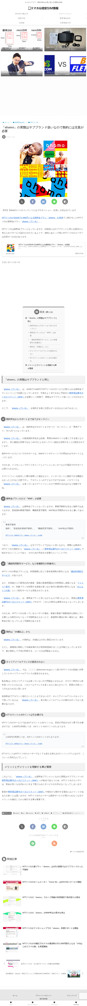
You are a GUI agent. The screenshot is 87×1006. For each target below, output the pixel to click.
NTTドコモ (7, 813)
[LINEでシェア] (54, 201)
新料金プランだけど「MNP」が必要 (43, 334)
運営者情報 (43, 999)
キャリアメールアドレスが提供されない (43, 352)
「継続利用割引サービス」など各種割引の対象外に (43, 341)
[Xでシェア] (22, 201)
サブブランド (57, 813)
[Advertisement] (43, 96)
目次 (42, 312)
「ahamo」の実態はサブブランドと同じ (42, 319)
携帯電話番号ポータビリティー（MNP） (63, 549)
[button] (65, 201)
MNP (38, 813)
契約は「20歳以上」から (39, 347)
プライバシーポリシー (43, 995)
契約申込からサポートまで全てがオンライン (43, 327)
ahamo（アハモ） (30, 221)
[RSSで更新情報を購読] (54, 843)
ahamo (17, 813)
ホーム (15, 995)
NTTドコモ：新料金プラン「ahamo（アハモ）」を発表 (24, 535)
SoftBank (46, 813)
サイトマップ (72, 995)
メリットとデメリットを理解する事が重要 (42, 366)
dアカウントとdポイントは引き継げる (43, 359)
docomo (30, 813)
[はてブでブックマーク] (43, 201)
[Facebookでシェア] (33, 201)
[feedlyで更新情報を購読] (32, 843)
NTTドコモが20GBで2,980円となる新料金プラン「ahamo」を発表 (32, 218)
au (24, 813)
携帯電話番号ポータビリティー (73, 813)
